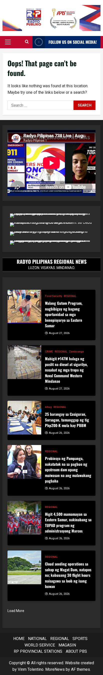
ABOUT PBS (76, 651)
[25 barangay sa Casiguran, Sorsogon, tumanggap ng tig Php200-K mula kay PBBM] (24, 417)
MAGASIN (67, 645)
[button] (7, 42)
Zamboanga (76, 351)
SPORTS (80, 638)
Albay (48, 407)
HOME (18, 638)
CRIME (49, 351)
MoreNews (55, 669)
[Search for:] (41, 105)
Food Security (53, 296)
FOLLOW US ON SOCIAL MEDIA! (72, 42)
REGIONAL (70, 296)
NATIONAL (37, 638)
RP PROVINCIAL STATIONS (38, 651)
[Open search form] (27, 42)
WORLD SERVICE (39, 645)
